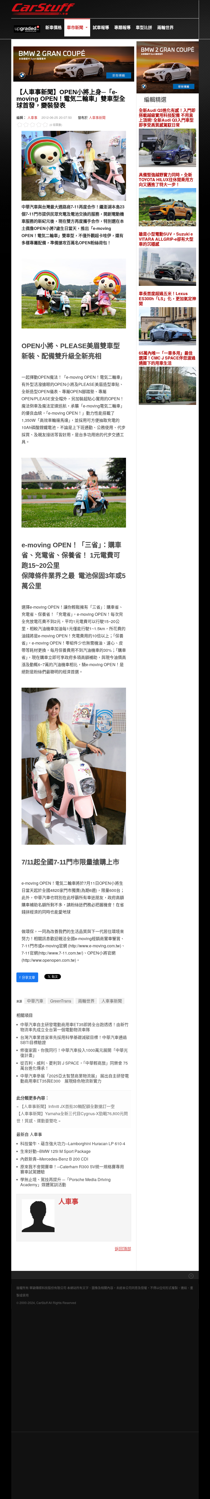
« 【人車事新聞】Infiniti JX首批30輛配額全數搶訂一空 (65, 1106)
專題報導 (122, 27)
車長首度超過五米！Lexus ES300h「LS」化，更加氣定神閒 (167, 298)
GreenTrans (60, 1001)
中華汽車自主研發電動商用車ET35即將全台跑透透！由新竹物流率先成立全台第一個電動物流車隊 (74, 1027)
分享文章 (27, 977)
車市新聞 (75, 27)
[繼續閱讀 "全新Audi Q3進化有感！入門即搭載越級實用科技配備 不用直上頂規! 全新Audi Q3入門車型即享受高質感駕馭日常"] (167, 148)
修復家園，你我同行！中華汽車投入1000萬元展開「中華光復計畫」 (74, 1053)
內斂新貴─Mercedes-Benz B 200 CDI (54, 1159)
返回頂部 (123, 1249)
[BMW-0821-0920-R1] (167, 67)
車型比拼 (144, 27)
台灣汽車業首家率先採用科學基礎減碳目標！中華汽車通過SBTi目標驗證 (73, 1040)
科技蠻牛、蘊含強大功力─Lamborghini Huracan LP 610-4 (72, 1143)
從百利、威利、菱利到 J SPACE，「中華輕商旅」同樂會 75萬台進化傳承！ (74, 1065)
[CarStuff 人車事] (43, 2)
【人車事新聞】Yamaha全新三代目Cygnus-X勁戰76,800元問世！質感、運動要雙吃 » (72, 1117)
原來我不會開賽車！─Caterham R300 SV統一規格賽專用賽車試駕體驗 (72, 1169)
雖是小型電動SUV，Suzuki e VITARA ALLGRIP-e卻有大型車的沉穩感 (166, 238)
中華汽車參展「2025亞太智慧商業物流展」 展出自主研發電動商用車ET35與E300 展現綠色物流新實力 (74, 1078)
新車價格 (53, 27)
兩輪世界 (165, 27)
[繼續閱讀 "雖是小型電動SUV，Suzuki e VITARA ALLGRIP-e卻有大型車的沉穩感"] (167, 267)
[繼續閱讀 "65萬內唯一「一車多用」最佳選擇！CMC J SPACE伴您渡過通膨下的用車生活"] (167, 387)
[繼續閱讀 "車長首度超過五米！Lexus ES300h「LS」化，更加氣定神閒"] (167, 327)
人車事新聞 (97, 117)
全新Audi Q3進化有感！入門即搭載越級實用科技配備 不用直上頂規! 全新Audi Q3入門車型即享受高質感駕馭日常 (167, 118)
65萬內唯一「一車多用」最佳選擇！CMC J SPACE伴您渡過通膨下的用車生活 (167, 358)
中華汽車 (35, 1001)
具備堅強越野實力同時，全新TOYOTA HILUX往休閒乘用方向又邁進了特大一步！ (166, 179)
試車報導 (101, 27)
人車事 (32, 117)
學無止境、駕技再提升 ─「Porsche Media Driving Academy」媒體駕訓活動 (65, 1182)
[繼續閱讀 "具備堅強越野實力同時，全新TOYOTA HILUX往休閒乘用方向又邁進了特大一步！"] (167, 208)
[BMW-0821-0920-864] (73, 63)
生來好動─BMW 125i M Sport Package (55, 1151)
